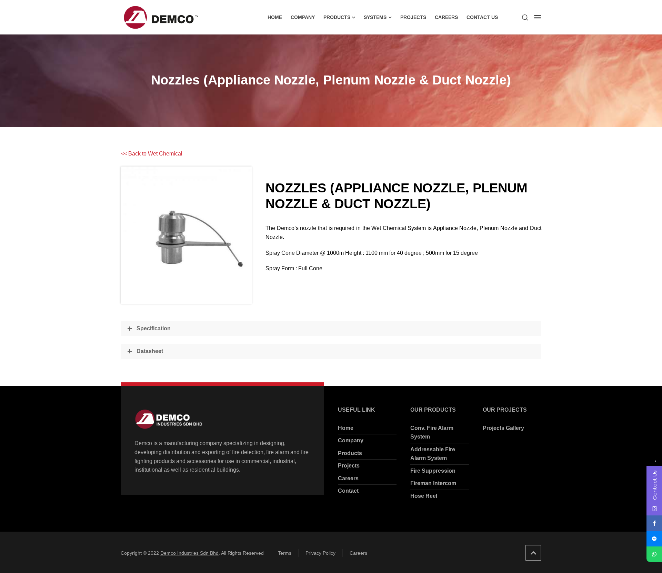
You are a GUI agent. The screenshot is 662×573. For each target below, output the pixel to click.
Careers (348, 478)
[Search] (525, 17)
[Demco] (160, 17)
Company (350, 440)
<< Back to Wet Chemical (151, 154)
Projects (349, 466)
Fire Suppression (432, 471)
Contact (348, 491)
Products (350, 453)
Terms (284, 553)
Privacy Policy (320, 553)
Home (345, 428)
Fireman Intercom (433, 483)
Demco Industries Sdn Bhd (189, 553)
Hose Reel (423, 496)
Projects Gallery (503, 428)
